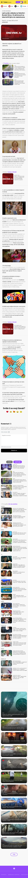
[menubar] (25, 2)
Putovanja (24, 6)
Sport (18, 6)
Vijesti (12, 6)
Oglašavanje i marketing (13, 874)
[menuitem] (25, 2)
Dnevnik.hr (5, 6)
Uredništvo (3, 874)
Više (14, 854)
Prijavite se (14, 450)
